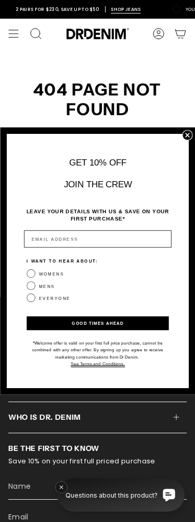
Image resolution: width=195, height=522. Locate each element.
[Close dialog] (187, 135)
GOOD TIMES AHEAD (97, 323)
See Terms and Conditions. (97, 363)
